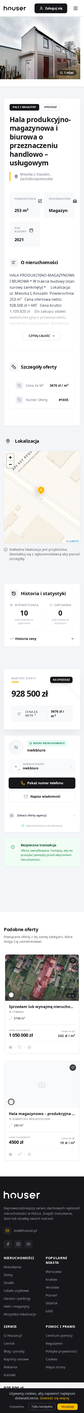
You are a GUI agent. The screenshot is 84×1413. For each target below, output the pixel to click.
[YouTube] (28, 1244)
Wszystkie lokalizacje (20, 1314)
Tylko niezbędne (42, 1407)
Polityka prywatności (61, 1351)
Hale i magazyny (16, 1306)
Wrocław (52, 1287)
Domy (8, 1275)
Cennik (9, 1343)
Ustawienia (16, 1407)
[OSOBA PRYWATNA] (11, 995)
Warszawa (54, 1271)
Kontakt (10, 1375)
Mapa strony (55, 1367)
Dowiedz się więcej (54, 1398)
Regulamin (54, 1343)
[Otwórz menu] (75, 8)
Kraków (51, 1279)
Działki (9, 1282)
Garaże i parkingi (17, 1298)
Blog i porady (14, 1351)
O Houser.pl (13, 1335)
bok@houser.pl (25, 1230)
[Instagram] (18, 1244)
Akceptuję (67, 1407)
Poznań (51, 1295)
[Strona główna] (15, 8)
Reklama (10, 1367)
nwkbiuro (36, 750)
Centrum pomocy (59, 1335)
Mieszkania (12, 1267)
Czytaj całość (39, 336)
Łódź (49, 1311)
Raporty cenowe (16, 1359)
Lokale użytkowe (16, 1290)
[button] (42, 492)
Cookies (52, 1359)
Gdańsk (51, 1303)
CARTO (74, 541)
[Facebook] (8, 1244)
